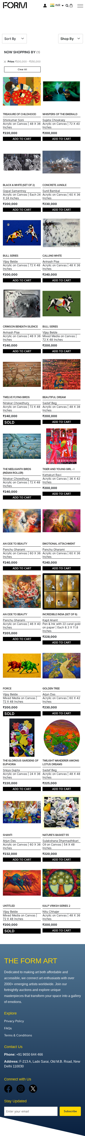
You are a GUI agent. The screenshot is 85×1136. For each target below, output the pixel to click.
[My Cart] (71, 5)
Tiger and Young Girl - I (58, 469)
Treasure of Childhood (19, 114)
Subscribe (70, 1111)
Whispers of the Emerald (59, 114)
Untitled (9, 906)
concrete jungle (54, 185)
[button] (57, 5)
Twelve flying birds (16, 397)
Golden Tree (51, 688)
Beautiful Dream (54, 397)
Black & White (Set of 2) (19, 185)
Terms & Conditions (18, 1035)
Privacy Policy (14, 1021)
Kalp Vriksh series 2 (56, 906)
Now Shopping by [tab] (19, 52)
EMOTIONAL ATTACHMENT (58, 543)
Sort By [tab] (10, 39)
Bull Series (10, 255)
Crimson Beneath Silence (20, 326)
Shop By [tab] (67, 39)
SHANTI (7, 835)
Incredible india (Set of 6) (59, 614)
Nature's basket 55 (55, 835)
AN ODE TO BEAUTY (15, 543)
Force (7, 688)
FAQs (8, 1028)
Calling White (52, 255)
